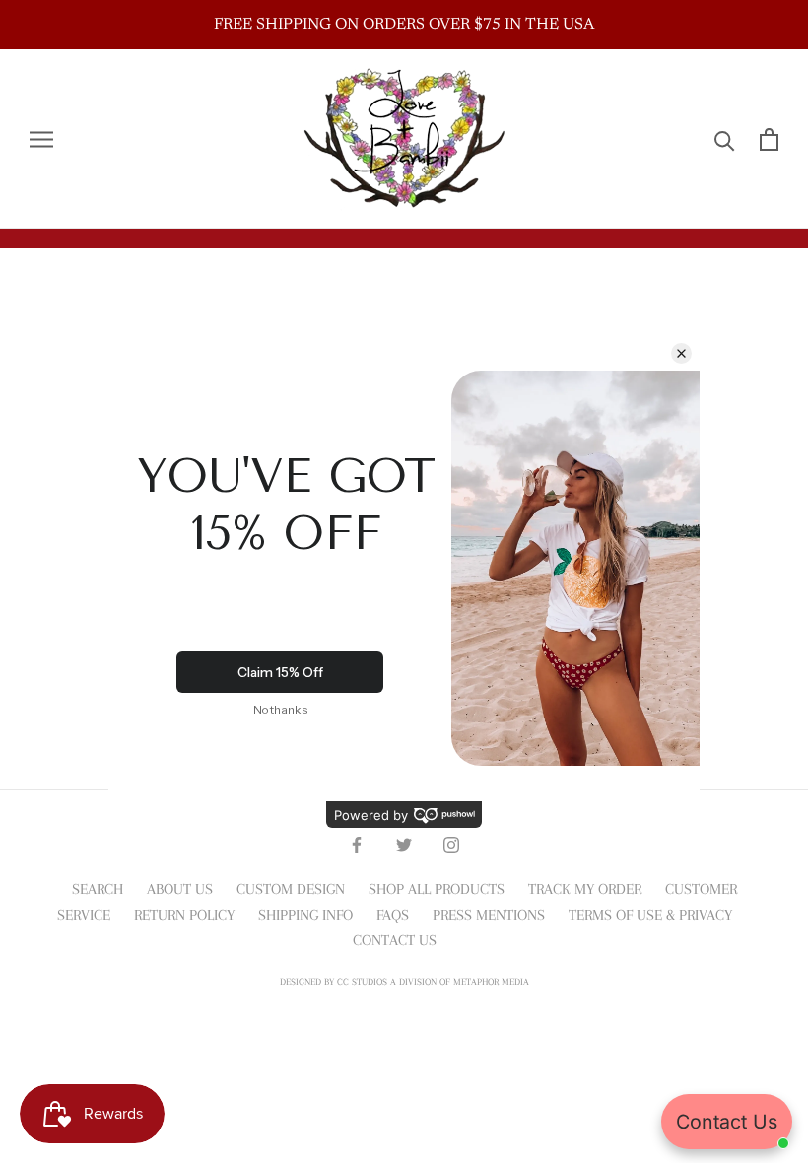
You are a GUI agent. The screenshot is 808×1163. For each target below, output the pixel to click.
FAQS (392, 915)
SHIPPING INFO (305, 915)
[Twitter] (404, 842)
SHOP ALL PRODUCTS (437, 889)
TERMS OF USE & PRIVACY (650, 915)
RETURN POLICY (184, 915)
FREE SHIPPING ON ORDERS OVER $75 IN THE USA (404, 25)
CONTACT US (395, 940)
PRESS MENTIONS (489, 915)
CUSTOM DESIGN (290, 889)
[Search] (724, 139)
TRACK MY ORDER (584, 889)
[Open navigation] (41, 139)
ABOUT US (180, 889)
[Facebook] (357, 842)
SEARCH (97, 889)
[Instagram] (451, 842)
